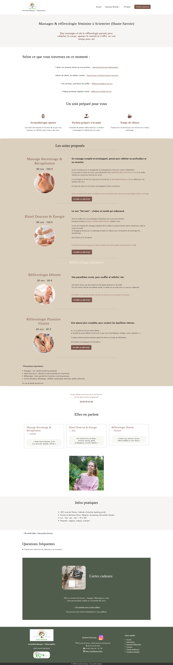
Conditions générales (133, 652)
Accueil (129, 640)
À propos (129, 647)
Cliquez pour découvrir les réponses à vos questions (43, 549)
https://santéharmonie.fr (94, 651)
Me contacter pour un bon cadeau (87, 607)
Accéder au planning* (81, 199)
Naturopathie (130, 642)
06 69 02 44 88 (86, 401)
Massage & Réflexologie (134, 644)
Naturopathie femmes (45, 533)
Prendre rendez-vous (142, 7)
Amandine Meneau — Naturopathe (33, 10)
